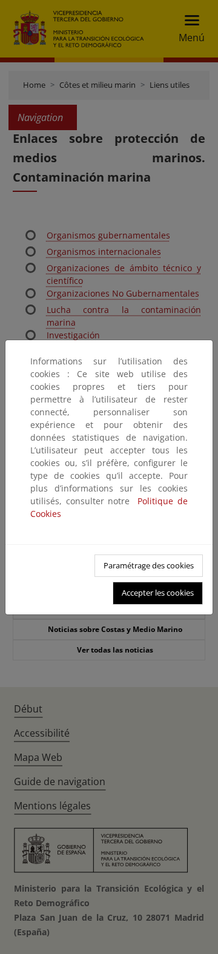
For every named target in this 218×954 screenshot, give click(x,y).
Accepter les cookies (158, 592)
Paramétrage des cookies (149, 565)
